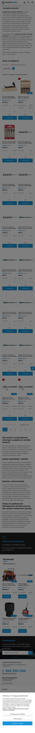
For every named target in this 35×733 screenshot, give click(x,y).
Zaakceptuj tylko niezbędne (17, 714)
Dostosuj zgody (17, 718)
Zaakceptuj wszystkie (17, 723)
